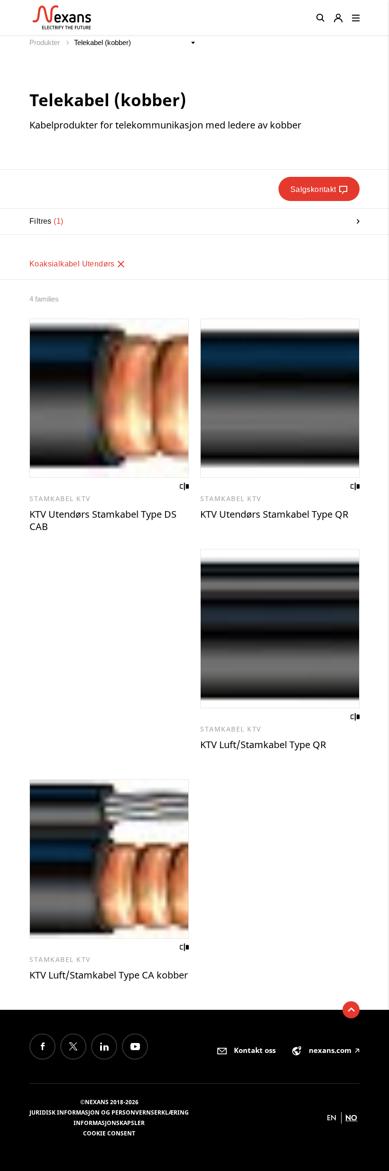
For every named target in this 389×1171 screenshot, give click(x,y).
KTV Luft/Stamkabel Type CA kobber (108, 975)
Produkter (45, 42)
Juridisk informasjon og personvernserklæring (109, 1112)
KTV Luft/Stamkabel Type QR (263, 744)
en (331, 1117)
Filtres (45, 221)
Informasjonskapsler (109, 1123)
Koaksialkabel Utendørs (73, 264)
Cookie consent (109, 1133)
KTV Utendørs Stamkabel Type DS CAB (102, 520)
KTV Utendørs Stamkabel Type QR (274, 514)
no (351, 1117)
